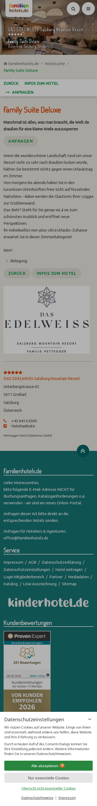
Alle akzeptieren (44, 766)
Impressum (67, 797)
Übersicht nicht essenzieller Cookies (49, 788)
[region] (48, 740)
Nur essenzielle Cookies (48, 778)
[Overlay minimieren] (89, 719)
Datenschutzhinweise (37, 797)
